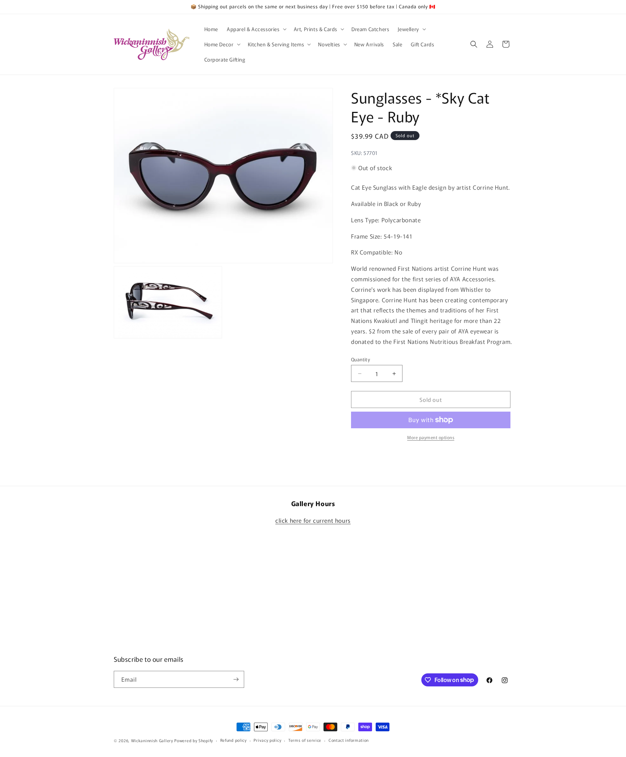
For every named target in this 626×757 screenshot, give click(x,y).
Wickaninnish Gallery (152, 740)
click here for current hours (313, 520)
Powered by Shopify (193, 740)
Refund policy (233, 740)
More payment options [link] (430, 437)
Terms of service (304, 740)
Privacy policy (267, 740)
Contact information (349, 740)
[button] (255, 29)
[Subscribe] (236, 679)
